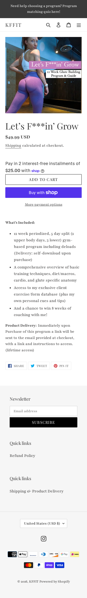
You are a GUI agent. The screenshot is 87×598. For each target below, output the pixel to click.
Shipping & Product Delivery (37, 491)
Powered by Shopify (54, 581)
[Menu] (79, 24)
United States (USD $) (42, 523)
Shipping (13, 145)
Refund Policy (22, 455)
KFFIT (13, 25)
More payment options (43, 204)
